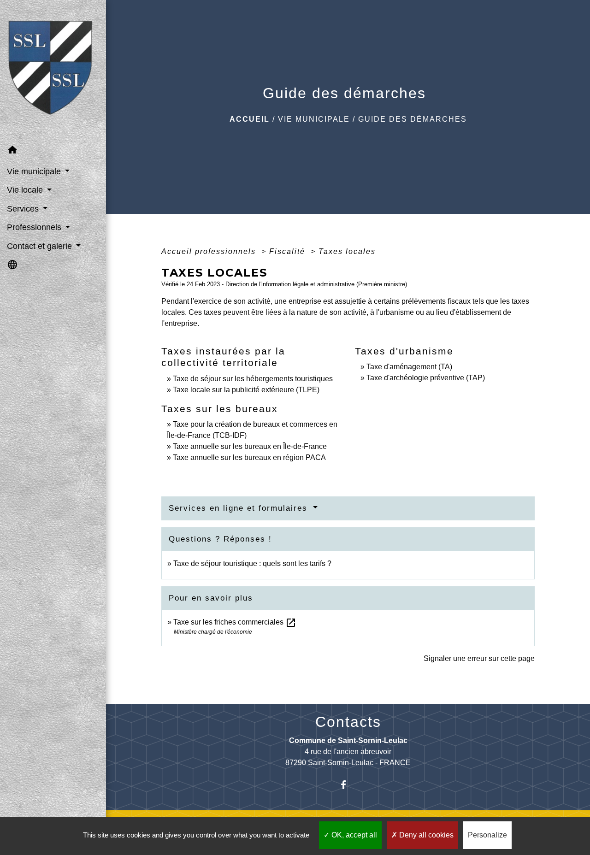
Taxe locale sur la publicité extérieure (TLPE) (246, 390)
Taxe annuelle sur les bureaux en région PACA (249, 457)
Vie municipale (314, 119)
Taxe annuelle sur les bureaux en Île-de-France (250, 446)
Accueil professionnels (210, 251)
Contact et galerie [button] (40, 246)
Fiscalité (288, 251)
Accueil (250, 119)
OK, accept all (353, 835)
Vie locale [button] (26, 190)
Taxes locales (347, 251)
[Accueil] (53, 70)
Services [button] (24, 208)
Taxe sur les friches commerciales (234, 622)
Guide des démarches (412, 119)
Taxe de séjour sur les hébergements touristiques (253, 379)
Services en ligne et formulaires (240, 508)
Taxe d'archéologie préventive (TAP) (425, 378)
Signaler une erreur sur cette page (479, 658)
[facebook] (348, 785)
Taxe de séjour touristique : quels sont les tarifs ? (252, 563)
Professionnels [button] (35, 227)
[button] (53, 151)
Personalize (487, 835)
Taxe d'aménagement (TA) (409, 367)
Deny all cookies (425, 835)
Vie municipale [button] (35, 171)
